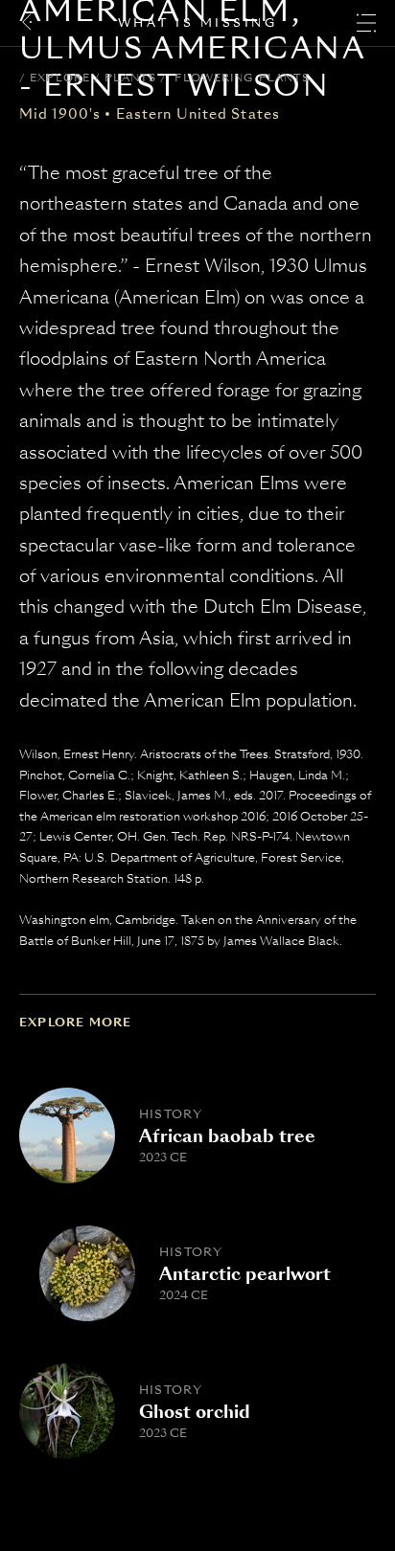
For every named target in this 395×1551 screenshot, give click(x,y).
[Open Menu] (366, 23)
